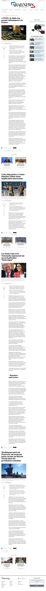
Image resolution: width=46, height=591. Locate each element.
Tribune (42, 9)
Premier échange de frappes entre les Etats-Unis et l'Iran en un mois (39, 59)
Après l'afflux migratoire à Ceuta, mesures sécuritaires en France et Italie (7, 244)
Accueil (2, 15)
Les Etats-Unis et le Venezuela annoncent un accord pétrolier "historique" (12, 256)
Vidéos (11, 585)
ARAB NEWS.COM (4, 0)
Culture (30, 9)
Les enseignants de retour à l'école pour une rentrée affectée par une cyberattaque (39, 51)
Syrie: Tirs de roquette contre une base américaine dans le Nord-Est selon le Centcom (7, 565)
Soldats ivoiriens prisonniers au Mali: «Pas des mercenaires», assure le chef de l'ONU (21, 164)
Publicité (19, 582)
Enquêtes (36, 9)
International (18, 9)
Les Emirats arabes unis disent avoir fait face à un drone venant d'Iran (39, 55)
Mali (16, 150)
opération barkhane (8, 150)
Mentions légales (20, 584)
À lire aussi (14, 154)
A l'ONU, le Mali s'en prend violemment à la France (11, 15)
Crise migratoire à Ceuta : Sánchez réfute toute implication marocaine (13, 176)
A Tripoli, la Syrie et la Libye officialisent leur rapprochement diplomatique (38, 43)
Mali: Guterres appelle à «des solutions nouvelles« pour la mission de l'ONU (7, 164)
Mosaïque (4, 11)
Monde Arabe (5, 9)
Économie (25, 9)
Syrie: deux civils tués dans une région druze (39, 39)
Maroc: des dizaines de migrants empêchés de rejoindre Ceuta (21, 244)
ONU (19, 150)
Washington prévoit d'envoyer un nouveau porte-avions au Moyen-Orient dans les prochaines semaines (12, 456)
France (11, 9)
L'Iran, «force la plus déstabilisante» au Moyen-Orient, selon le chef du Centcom (21, 565)
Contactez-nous (20, 581)
